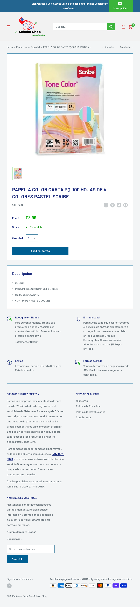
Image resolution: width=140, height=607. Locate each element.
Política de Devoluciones (90, 411)
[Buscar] (111, 26)
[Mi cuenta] (123, 27)
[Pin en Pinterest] (112, 204)
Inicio (10, 47)
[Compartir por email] (125, 204)
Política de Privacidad (88, 406)
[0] (130, 27)
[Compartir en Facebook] (106, 204)
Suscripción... (121, 8)
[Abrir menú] (8, 26)
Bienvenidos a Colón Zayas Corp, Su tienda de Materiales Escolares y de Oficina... (70, 6)
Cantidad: (18, 238)
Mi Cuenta (82, 400)
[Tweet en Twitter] (119, 204)
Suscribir (17, 559)
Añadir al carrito (40, 250)
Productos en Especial (28, 47)
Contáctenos (84, 417)
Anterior (109, 47)
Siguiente (125, 47)
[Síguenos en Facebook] (9, 585)
